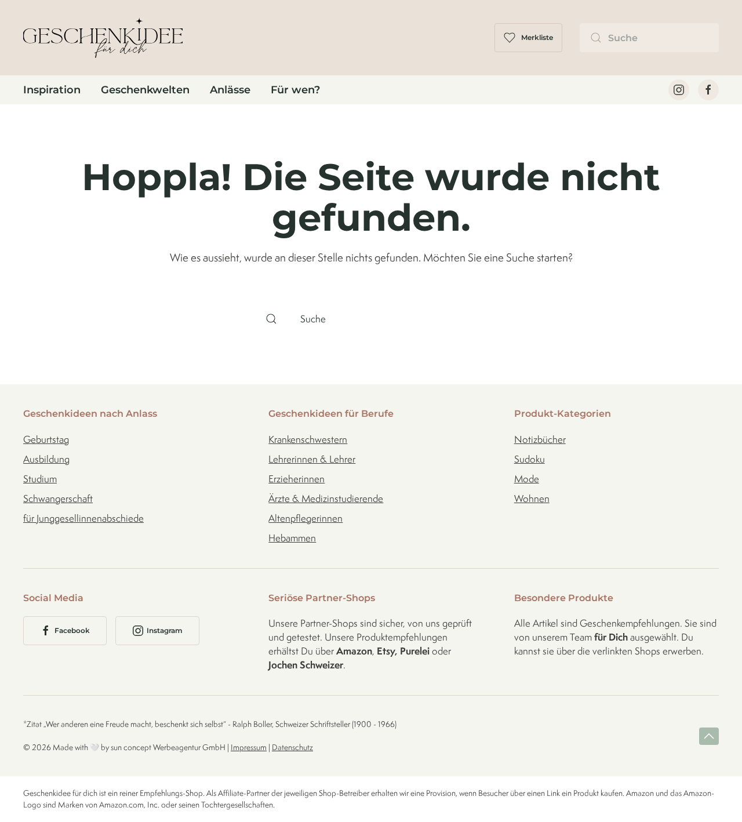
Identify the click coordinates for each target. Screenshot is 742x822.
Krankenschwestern (307, 439)
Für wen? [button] (295, 89)
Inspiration (52, 89)
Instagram (165, 630)
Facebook (72, 630)
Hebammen (292, 538)
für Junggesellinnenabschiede (83, 518)
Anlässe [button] (230, 89)
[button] (709, 736)
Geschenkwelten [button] (145, 89)
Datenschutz (292, 747)
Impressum (249, 747)
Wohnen (532, 498)
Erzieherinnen (296, 478)
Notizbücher (540, 439)
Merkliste (537, 37)
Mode (526, 478)
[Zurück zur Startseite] (103, 37)
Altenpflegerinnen (305, 518)
